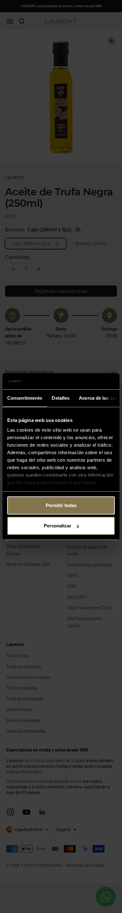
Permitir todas (61, 505)
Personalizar (57, 525)
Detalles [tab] (60, 398)
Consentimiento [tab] (24, 398)
